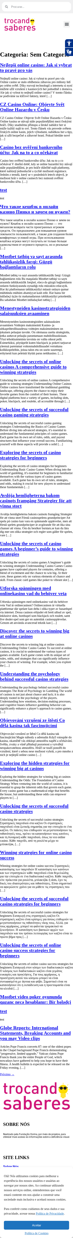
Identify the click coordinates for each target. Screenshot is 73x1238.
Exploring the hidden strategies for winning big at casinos (35, 766)
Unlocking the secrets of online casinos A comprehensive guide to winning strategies (33, 367)
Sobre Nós (11, 1166)
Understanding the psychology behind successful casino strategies (34, 676)
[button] (66, 24)
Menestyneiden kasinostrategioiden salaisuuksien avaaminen (35, 311)
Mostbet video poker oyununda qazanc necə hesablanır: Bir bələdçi (35, 999)
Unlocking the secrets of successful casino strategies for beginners (34, 901)
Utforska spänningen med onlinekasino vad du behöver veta (33, 591)
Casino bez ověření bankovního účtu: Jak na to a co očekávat (31, 150)
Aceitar (36, 1225)
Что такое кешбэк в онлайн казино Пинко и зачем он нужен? (35, 209)
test (3, 189)
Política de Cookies (36, 1233)
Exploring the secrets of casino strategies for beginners (30, 455)
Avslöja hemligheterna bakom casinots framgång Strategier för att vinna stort (36, 500)
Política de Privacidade (50, 1213)
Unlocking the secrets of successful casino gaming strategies (34, 412)
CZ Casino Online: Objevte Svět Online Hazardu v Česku (32, 107)
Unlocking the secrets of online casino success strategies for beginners (30, 950)
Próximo (7, 1074)
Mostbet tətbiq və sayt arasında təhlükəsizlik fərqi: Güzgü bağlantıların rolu (31, 262)
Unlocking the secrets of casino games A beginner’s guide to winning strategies (36, 549)
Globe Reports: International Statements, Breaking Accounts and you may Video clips (35, 1033)
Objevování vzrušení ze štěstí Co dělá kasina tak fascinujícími (32, 723)
